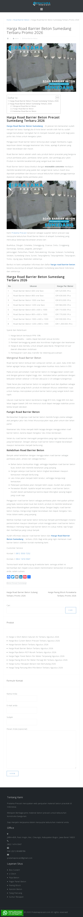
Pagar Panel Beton (17, 881)
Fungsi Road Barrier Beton (23, 109)
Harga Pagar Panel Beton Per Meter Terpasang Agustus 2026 (36, 656)
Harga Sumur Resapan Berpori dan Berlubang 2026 (32, 664)
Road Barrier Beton (21, 20)
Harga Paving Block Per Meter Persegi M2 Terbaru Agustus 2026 (38, 660)
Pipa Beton (14, 877)
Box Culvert (14, 870)
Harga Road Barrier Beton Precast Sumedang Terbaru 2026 (34, 101)
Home (9, 20)
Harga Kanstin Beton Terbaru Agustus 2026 (28, 644)
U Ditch (12, 874)
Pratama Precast (19, 233)
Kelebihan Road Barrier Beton (24, 111)
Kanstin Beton (15, 889)
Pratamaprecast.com (40, 912)
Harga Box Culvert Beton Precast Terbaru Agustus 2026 (34, 640)
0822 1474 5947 (23, 559)
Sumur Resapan (16, 897)
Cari (8, 605)
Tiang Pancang (15, 893)
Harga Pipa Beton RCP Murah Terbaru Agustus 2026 (32, 652)
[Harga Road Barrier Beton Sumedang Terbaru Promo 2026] (41, 67)
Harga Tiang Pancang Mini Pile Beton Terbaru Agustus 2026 (36, 667)
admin (17, 38)
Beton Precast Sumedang (16, 583)
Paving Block (15, 885)
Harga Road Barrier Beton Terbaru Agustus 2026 (31, 648)
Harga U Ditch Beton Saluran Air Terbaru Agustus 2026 (34, 637)
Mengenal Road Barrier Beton (24, 106)
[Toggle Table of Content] (56, 97)
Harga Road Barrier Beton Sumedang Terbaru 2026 (31, 104)
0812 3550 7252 (23, 553)
